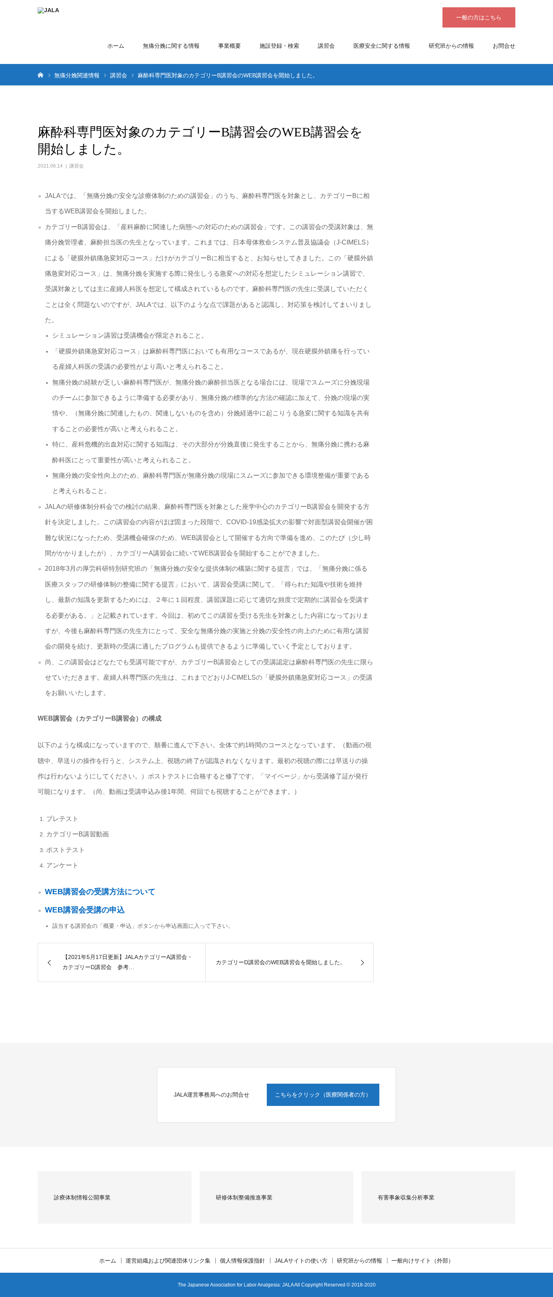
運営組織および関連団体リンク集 (168, 1260)
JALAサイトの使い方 (301, 1260)
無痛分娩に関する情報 (171, 46)
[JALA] (159, 18)
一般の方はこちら (479, 17)
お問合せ (504, 46)
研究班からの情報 (451, 46)
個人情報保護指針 (242, 1260)
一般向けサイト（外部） (422, 1260)
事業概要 (229, 46)
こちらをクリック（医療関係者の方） (323, 1094)
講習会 (326, 46)
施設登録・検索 (279, 46)
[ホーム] (40, 74)
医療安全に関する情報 (381, 46)
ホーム (115, 46)
